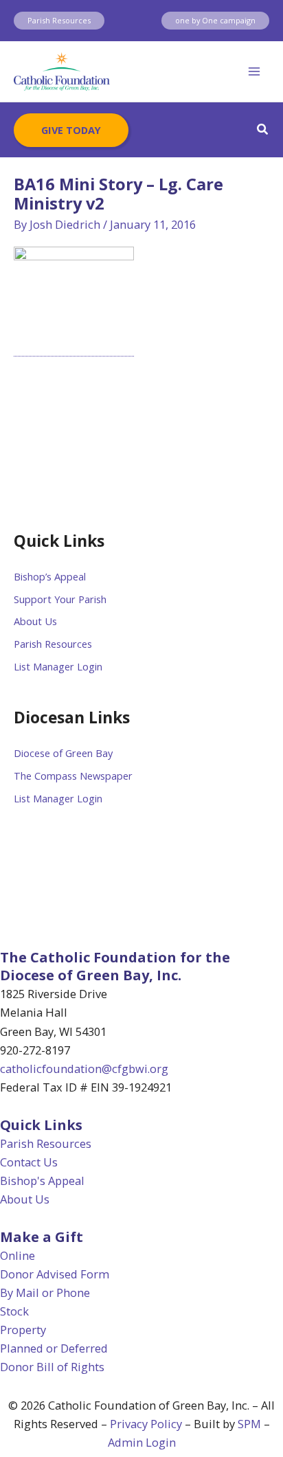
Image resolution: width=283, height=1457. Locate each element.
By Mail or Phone (45, 1292)
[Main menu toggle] (253, 71)
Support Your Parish (60, 599)
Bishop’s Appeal (50, 576)
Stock (14, 1311)
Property (23, 1329)
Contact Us (29, 1162)
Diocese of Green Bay (63, 753)
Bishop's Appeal (42, 1180)
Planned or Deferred (54, 1348)
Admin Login (142, 1442)
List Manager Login (58, 666)
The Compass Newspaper (73, 775)
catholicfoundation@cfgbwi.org (84, 1068)
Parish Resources (53, 644)
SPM (249, 1424)
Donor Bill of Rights (52, 1367)
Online (17, 1255)
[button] (59, 21)
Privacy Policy (146, 1424)
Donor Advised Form (54, 1274)
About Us (35, 621)
